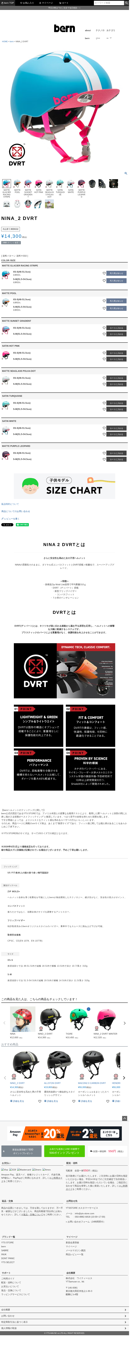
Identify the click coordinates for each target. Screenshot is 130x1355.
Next (125, 1023)
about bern (88, 34)
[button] (5, 1077)
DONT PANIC (8, 1258)
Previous (4, 1023)
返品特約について (10, 504)
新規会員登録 (72, 1242)
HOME (5, 41)
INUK (3, 1254)
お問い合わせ (7, 1316)
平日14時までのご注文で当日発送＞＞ (64, 8)
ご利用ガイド (7, 1278)
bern (12, 41)
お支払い (6, 1163)
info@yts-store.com (84, 1213)
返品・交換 (7, 1201)
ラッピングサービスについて (15, 1294)
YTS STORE (7, 1242)
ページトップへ (124, 1118)
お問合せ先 (71, 1201)
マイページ (47, 3)
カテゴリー (110, 34)
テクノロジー (100, 34)
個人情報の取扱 (9, 1328)
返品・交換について (33, 1214)
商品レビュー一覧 (74, 1254)
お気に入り (28, 3)
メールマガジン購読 (76, 1250)
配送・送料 (71, 1163)
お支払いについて (10, 1286)
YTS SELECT (8, 1262)
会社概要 (70, 1273)
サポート (6, 1273)
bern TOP (9, 3)
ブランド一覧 (8, 1237)
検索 (126, 3)
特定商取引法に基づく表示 (14, 1322)
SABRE (4, 1250)
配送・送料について (11, 1282)
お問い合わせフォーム (79, 1221)
